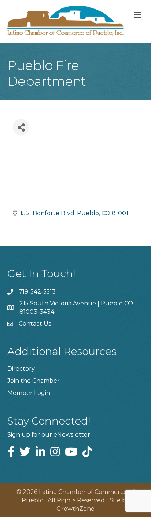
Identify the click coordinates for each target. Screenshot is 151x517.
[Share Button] (21, 127)
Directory (21, 368)
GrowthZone (75, 508)
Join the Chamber (33, 380)
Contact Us (35, 323)
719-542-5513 (37, 291)
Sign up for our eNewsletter (48, 434)
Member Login (28, 392)
